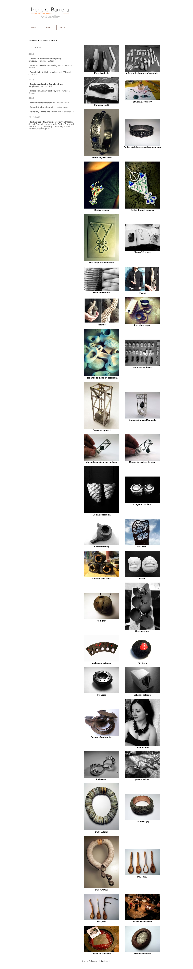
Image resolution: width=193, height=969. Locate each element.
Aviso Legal (104, 961)
